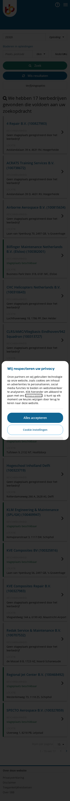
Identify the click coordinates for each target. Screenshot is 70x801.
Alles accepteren (35, 418)
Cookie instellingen (35, 430)
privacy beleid (33, 395)
